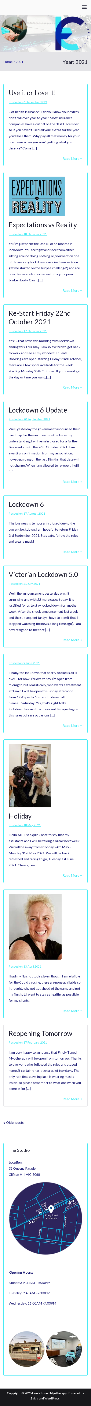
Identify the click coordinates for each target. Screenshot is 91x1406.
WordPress (52, 1398)
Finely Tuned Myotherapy (49, 1393)
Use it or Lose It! (32, 93)
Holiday (20, 816)
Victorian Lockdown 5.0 (43, 574)
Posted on (28, 102)
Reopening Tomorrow (40, 1033)
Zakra (34, 1398)
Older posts (15, 1122)
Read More (71, 158)
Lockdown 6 (26, 504)
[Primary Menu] (84, 7)
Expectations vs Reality (43, 225)
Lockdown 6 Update (38, 410)
